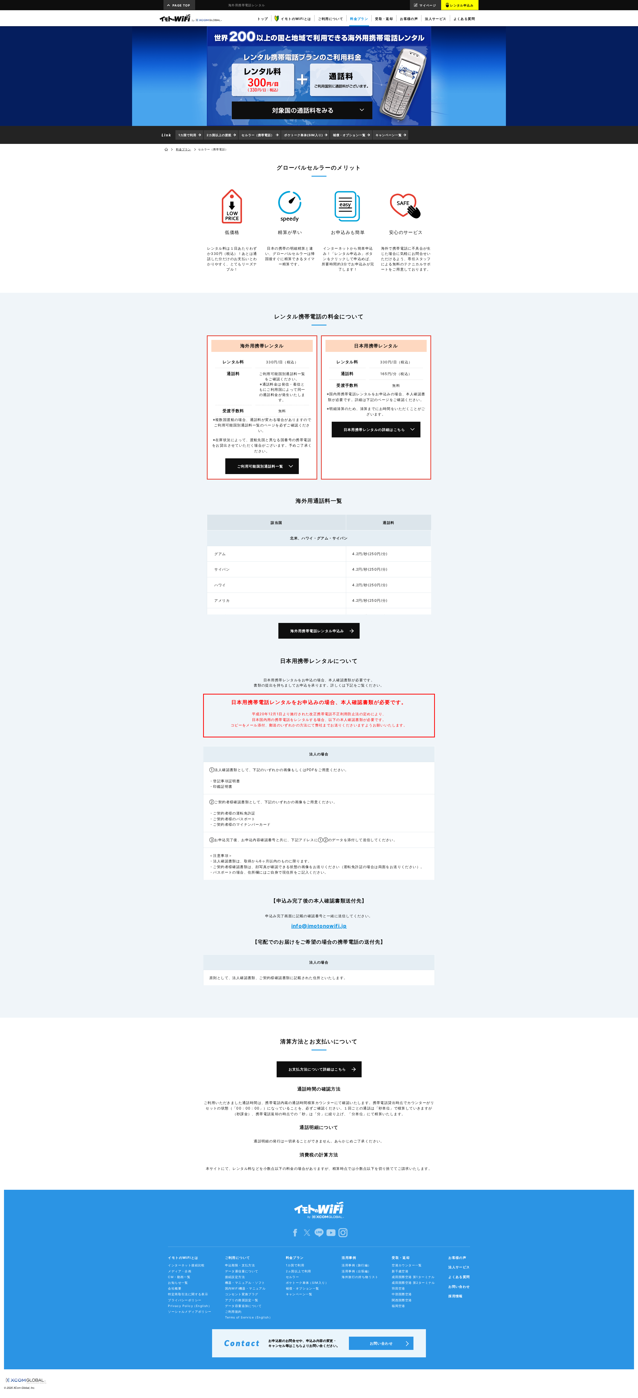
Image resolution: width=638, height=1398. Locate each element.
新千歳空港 (400, 1271)
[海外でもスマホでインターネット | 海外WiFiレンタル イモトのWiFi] (191, 18)
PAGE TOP (181, 5)
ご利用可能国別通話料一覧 (260, 466)
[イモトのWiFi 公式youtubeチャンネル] (331, 1232)
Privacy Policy (190, 1306)
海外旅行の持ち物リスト (360, 1277)
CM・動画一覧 (179, 1277)
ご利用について (237, 1258)
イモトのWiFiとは (183, 1258)
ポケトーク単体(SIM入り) (303, 135)
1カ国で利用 (187, 135)
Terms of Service (249, 1317)
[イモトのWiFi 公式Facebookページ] (295, 1232)
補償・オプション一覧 (349, 135)
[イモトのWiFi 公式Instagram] (343, 1232)
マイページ (427, 5)
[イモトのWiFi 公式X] (307, 1232)
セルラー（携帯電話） (257, 135)
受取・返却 (401, 1258)
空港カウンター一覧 (407, 1265)
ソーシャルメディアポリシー (189, 1311)
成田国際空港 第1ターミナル (413, 1277)
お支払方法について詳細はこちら (317, 1069)
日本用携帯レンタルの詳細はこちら (374, 429)
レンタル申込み (462, 5)
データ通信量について (241, 1271)
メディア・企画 (179, 1271)
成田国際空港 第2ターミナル (413, 1283)
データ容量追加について (243, 1306)
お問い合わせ (459, 1287)
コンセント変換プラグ (241, 1294)
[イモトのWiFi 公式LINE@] (319, 1232)
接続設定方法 (235, 1277)
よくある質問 (459, 1277)
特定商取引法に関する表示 (188, 1294)
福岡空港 (398, 1306)
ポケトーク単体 (307, 1283)
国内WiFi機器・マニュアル (245, 1288)
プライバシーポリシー (184, 1300)
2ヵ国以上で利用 (298, 1271)
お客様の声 (457, 1258)
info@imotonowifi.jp (319, 926)
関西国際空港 (402, 1300)
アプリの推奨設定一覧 (241, 1300)
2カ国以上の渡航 (219, 135)
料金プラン (183, 149)
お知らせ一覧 (178, 1283)
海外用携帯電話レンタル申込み (317, 631)
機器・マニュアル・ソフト (245, 1283)
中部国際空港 (402, 1294)
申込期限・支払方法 (240, 1265)
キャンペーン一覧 (389, 135)
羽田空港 (398, 1288)
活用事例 (349, 1258)
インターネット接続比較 (186, 1265)
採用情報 (455, 1296)
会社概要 (174, 1288)
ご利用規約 (233, 1311)
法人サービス (459, 1267)
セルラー (292, 1277)
